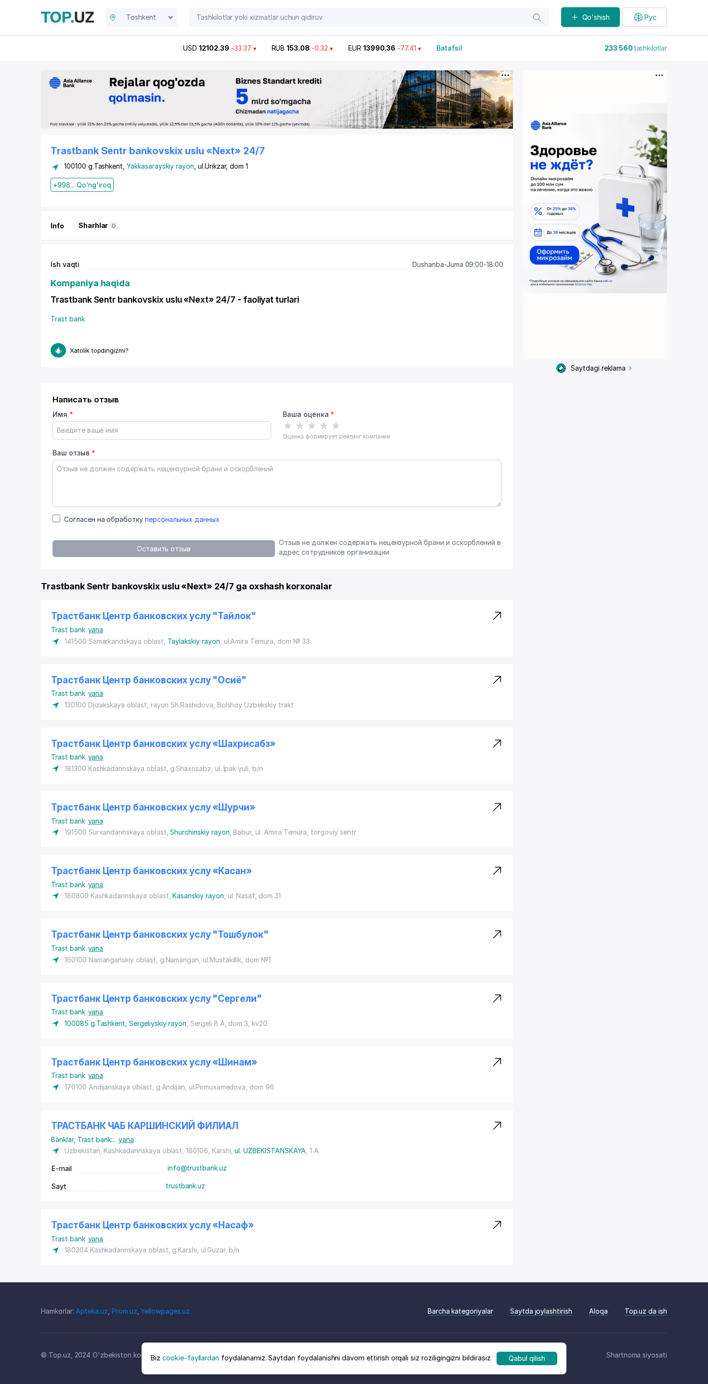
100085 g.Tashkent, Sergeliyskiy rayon (125, 1023)
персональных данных (182, 519)
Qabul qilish (527, 1358)
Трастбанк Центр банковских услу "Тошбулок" (160, 934)
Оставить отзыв (164, 549)
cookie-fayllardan (190, 1358)
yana (96, 629)
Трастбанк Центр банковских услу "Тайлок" (153, 616)
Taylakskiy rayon (194, 641)
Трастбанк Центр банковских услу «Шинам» (154, 1062)
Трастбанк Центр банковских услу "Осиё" (149, 680)
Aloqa (598, 1311)
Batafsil (449, 48)
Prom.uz (124, 1311)
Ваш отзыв (73, 453)
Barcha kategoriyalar (460, 1311)
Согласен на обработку (142, 519)
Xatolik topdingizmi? (99, 350)
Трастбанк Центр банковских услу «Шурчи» (153, 807)
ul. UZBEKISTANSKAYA (270, 1150)
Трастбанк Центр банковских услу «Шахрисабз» (163, 743)
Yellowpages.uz (165, 1311)
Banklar (64, 1139)
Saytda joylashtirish (541, 1311)
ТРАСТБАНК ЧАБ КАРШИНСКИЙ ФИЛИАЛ (144, 1125)
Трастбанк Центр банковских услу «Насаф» (152, 1225)
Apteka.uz (92, 1311)
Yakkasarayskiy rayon (160, 166)
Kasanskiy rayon (197, 896)
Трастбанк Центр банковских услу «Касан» (151, 871)
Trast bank (68, 319)
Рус (650, 17)
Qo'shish (596, 17)
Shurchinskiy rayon (199, 832)
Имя (62, 414)
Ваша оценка (308, 414)
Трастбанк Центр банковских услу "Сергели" (156, 998)
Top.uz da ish (646, 1311)
